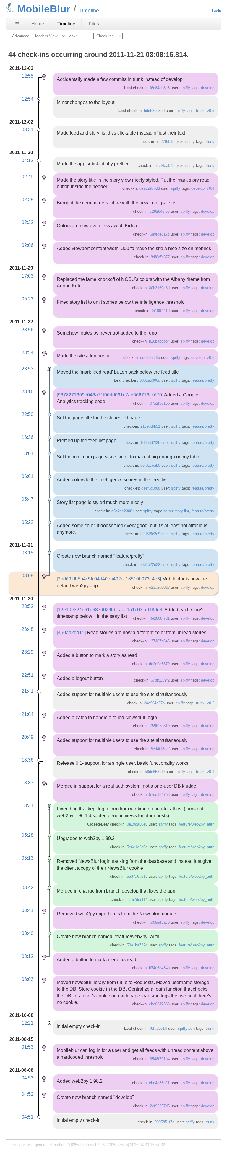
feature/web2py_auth (196, 824)
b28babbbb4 (159, 341)
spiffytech (186, 1028)
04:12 (27, 160)
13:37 (27, 782)
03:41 (27, 910)
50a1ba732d (137, 945)
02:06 (27, 245)
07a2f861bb (160, 403)
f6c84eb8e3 (160, 88)
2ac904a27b (154, 703)
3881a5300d (150, 380)
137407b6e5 (159, 641)
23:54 (27, 352)
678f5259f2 (160, 680)
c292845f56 (160, 211)
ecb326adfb (150, 357)
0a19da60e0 (137, 824)
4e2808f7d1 (160, 618)
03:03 (27, 979)
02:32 (27, 222)
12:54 (27, 99)
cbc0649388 (159, 1004)
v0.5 (210, 110)
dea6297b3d (149, 188)
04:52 (27, 1094)
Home (37, 23)
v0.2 (210, 703)
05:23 (27, 298)
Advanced (20, 36)
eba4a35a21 (159, 1083)
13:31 (27, 805)
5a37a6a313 (137, 876)
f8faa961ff (158, 1028)
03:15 (27, 552)
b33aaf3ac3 (160, 922)
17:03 (27, 276)
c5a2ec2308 (121, 511)
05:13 (27, 857)
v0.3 (210, 357)
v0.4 (210, 188)
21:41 (27, 691)
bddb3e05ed (154, 110)
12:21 (27, 1023)
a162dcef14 (137, 899)
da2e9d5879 (159, 664)
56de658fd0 (155, 772)
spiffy (185, 88)
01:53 (27, 1047)
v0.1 (210, 772)
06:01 (27, 476)
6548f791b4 (160, 1059)
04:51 (27, 1116)
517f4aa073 (164, 165)
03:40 (27, 933)
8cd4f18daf (160, 749)
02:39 (27, 199)
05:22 (27, 522)
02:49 (27, 176)
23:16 (27, 391)
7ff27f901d (165, 141)
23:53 (27, 368)
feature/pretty (203, 380)
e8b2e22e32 (150, 564)
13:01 (27, 453)
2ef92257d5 (160, 1106)
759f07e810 (160, 726)
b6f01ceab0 (150, 465)
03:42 (27, 887)
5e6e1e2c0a (137, 847)
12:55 (27, 76)
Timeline (66, 23)
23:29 (27, 652)
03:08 (27, 575)
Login (216, 11)
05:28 (27, 835)
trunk (200, 110)
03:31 (27, 129)
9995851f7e (164, 1122)
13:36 (27, 437)
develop (207, 88)
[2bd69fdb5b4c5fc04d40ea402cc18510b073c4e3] (109, 578)
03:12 (27, 956)
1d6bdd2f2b (150, 442)
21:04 (27, 714)
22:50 (27, 414)
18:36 (27, 759)
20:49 (27, 737)
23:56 (27, 329)
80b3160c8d (159, 288)
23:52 (27, 606)
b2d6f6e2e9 (150, 534)
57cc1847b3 (159, 794)
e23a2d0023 (159, 587)
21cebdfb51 (150, 426)
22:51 (27, 675)
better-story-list (176, 511)
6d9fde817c (160, 234)
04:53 (27, 1077)
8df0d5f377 (160, 257)
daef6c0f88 (150, 488)
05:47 (27, 499)
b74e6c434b (159, 968)
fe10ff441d (161, 310)
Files (94, 23)
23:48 (27, 629)
